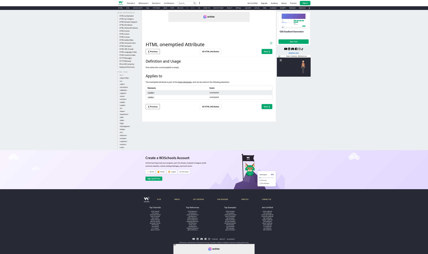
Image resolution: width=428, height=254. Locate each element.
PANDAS (292, 8)
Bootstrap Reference (192, 221)
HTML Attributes (125, 25)
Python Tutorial (155, 220)
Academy (274, 3)
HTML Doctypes (125, 46)
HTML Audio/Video (126, 40)
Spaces (284, 3)
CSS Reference (192, 213)
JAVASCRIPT (138, 8)
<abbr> (122, 84)
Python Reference (192, 218)
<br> (121, 132)
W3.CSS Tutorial (155, 221)
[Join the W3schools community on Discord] (292, 49)
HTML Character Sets (127, 43)
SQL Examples (230, 218)
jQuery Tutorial (155, 230)
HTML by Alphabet (126, 16)
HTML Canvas (124, 37)
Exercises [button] (155, 3)
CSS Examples (230, 213)
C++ (192, 8)
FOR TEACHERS (222, 199)
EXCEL (257, 8)
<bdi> (121, 117)
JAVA (165, 8)
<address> (123, 90)
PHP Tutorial (155, 225)
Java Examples (230, 226)
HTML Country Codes (127, 55)
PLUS (159, 199)
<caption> (123, 141)
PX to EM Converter (126, 64)
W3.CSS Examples (230, 221)
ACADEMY (231, 239)
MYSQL (238, 8)
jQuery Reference (193, 230)
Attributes (210, 51)
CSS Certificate (267, 213)
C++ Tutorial (155, 228)
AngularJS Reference (193, 228)
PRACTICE (245, 199)
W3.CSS (180, 8)
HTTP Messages (125, 58)
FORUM (215, 239)
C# (199, 8)
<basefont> (124, 114)
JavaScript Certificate (267, 215)
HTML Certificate (267, 211)
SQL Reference (192, 216)
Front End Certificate (267, 216)
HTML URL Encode (126, 49)
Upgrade (264, 3)
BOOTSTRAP (219, 8)
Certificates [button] (168, 3)
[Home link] (120, 3)
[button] (194, 3)
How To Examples (230, 216)
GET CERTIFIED (198, 199)
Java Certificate (267, 225)
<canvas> (123, 138)
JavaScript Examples (230, 215)
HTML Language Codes (128, 52)
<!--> (121, 75)
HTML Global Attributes (128, 28)
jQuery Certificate (267, 223)
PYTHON (156, 8)
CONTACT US (266, 199)
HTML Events (124, 31)
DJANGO (273, 8)
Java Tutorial (155, 226)
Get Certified (252, 3)
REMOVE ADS (294, 53)
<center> (123, 144)
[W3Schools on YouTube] (285, 49)
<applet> (123, 93)
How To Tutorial (155, 216)
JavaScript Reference (192, 215)
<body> (122, 129)
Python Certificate (267, 220)
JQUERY (248, 8)
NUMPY (283, 8)
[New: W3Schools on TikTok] (302, 49)
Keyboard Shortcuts (127, 67)
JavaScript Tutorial (155, 215)
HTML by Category (126, 19)
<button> (123, 135)
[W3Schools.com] (146, 201)
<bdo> (121, 120)
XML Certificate (267, 230)
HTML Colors (124, 34)
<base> (122, 111)
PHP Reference (192, 223)
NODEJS (302, 8)
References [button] (143, 3)
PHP (172, 8)
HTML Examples (230, 211)
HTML (120, 8)
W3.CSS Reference (192, 220)
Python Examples (230, 220)
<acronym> (123, 87)
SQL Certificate (267, 218)
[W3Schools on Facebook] (296, 49)
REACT (229, 8)
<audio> (122, 105)
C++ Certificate (267, 226)
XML (264, 8)
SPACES (177, 199)
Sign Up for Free (153, 178)
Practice (293, 3)
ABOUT (222, 239)
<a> (120, 81)
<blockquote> (124, 126)
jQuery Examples (230, 230)
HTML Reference (192, 211)
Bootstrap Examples (230, 223)
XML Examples (230, 228)
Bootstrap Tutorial (155, 223)
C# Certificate (267, 228)
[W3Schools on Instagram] (299, 49)
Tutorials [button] (130, 3)
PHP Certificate (267, 221)
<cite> (121, 147)
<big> (121, 123)
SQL (147, 8)
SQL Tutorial (155, 218)
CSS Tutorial (155, 213)
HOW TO (206, 8)
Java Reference (192, 226)
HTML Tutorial (155, 211)
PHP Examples (230, 225)
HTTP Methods (125, 61)
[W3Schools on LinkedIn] (289, 49)
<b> (120, 108)
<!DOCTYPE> (124, 78)
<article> (123, 99)
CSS (127, 8)
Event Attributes (185, 82)
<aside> (122, 102)
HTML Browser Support (128, 22)
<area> (122, 96)
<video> (151, 97)
